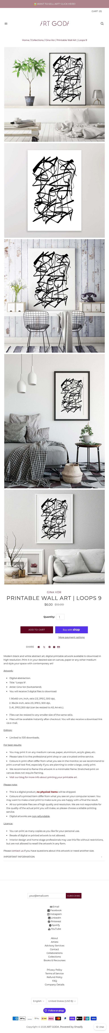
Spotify (55, 925)
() (97, 11)
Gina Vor (50, 40)
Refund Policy (54, 977)
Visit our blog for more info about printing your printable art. (43, 777)
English (37, 1001)
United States (60, 1001)
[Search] (102, 23)
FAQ (54, 981)
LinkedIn (55, 917)
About (54, 938)
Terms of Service (54, 973)
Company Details (54, 984)
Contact (54, 949)
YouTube (55, 928)
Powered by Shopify (71, 1026)
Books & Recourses (54, 960)
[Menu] (6, 23)
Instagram (56, 914)
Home (25, 40)
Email (55, 906)
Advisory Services (54, 945)
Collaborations (55, 953)
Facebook (56, 910)
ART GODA (53, 1026)
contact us (17, 850)
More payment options (71, 637)
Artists (54, 942)
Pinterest (55, 921)
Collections (37, 40)
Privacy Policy (54, 969)
